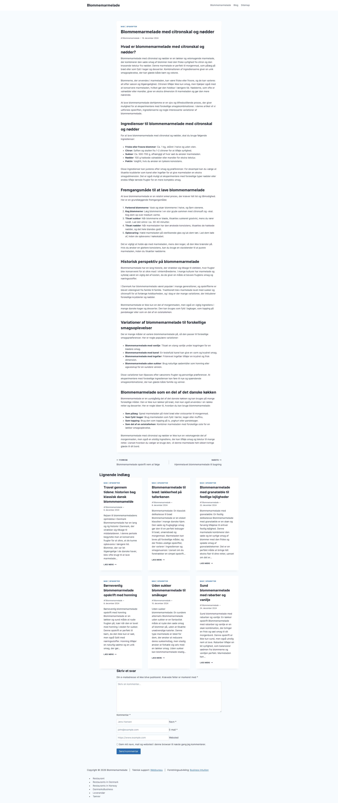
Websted (174, 737)
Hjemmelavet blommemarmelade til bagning (197, 462)
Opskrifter (131, 27)
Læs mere (110, 564)
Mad (123, 27)
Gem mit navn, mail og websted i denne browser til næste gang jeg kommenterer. (162, 744)
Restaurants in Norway (105, 785)
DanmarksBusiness (103, 789)
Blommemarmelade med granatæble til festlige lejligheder (215, 492)
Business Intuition (199, 770)
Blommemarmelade (220, 5)
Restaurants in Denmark (105, 782)
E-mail (173, 729)
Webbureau (156, 770)
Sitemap (245, 5)
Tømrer (96, 796)
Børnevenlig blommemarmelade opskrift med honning (120, 590)
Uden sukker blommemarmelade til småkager (169, 590)
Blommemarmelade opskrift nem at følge (138, 462)
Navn (172, 721)
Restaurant (98, 778)
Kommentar (124, 715)
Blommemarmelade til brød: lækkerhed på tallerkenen (169, 492)
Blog (236, 5)
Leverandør (99, 793)
